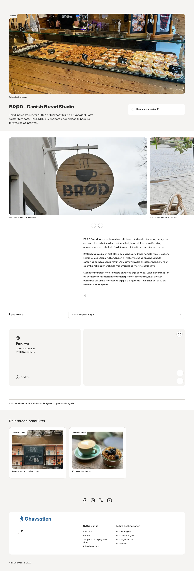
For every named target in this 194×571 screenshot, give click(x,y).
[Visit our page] (92, 500)
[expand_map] (179, 334)
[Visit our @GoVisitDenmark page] (101, 500)
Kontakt (87, 535)
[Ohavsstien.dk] (35, 518)
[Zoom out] (180, 381)
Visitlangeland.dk (124, 539)
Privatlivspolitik (91, 546)
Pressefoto (88, 531)
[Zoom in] (180, 373)
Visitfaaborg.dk (123, 531)
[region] (134, 357)
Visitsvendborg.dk (124, 535)
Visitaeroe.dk (122, 543)
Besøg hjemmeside (146, 109)
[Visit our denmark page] (84, 500)
